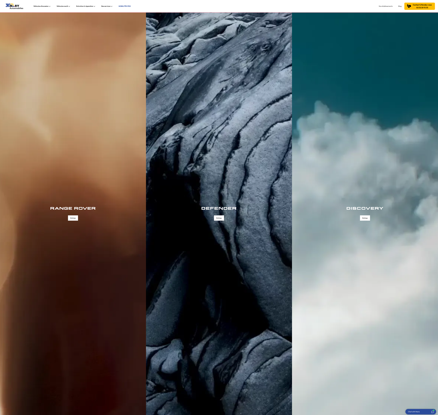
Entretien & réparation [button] (84, 6)
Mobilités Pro (125, 6)
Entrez (73, 218)
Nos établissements (386, 6)
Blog (400, 6)
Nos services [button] (105, 6)
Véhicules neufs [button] (62, 6)
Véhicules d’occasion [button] (40, 6)
